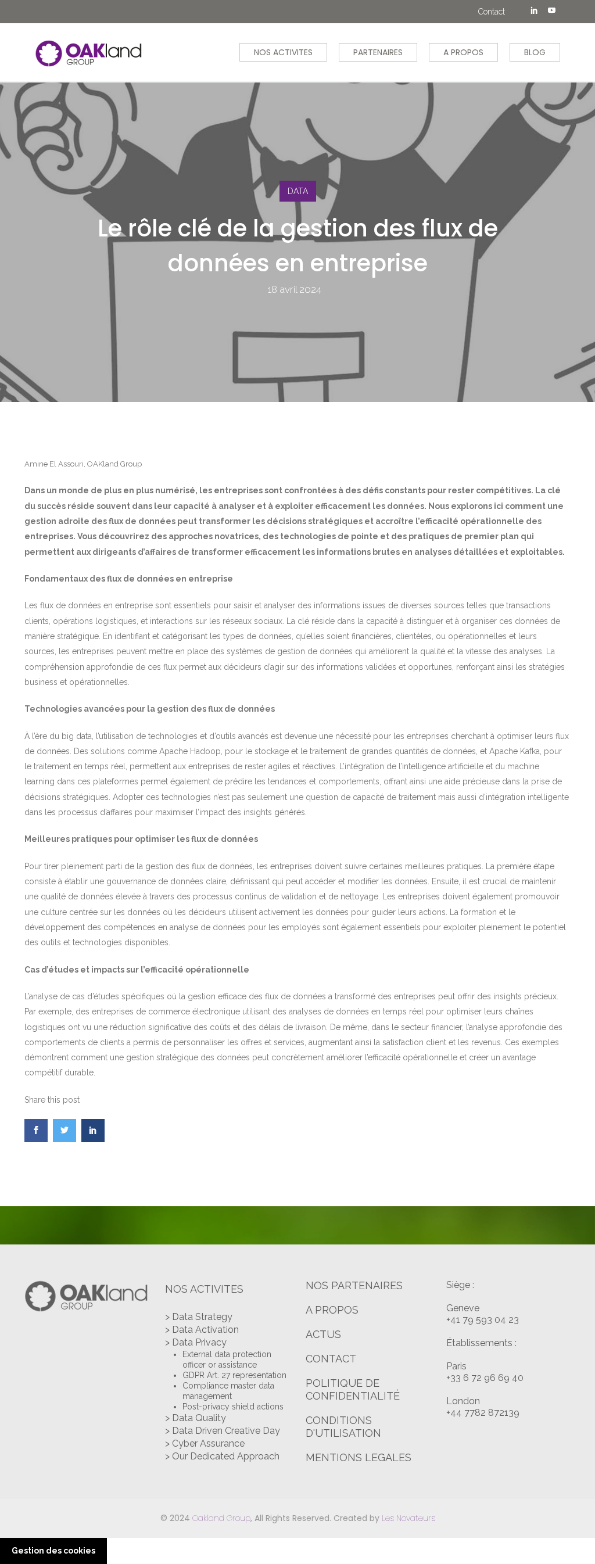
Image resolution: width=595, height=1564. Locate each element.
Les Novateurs (408, 1518)
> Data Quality (195, 1417)
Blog (535, 52)
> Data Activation (202, 1329)
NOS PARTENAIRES (354, 1285)
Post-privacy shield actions (233, 1406)
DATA (298, 191)
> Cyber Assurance (205, 1443)
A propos (463, 52)
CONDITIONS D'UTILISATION (343, 1426)
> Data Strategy (198, 1316)
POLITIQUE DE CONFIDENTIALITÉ (353, 1389)
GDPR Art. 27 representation (234, 1375)
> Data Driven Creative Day (222, 1430)
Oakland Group (221, 1518)
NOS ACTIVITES (283, 52)
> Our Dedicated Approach (222, 1456)
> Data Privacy (196, 1342)
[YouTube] (551, 11)
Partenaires (378, 52)
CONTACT (331, 1359)
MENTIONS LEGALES (358, 1457)
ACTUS (323, 1334)
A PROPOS (332, 1310)
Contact (491, 11)
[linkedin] (534, 11)
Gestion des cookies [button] (53, 1550)
